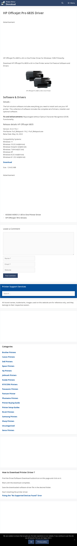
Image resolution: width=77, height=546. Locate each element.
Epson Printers (8, 366)
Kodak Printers (8, 380)
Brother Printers (9, 352)
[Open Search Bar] (62, 3)
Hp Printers (7, 371)
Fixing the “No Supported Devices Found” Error (22, 495)
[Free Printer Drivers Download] (9, 3)
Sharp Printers (8, 421)
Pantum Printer (8, 393)
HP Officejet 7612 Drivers (16, 218)
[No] (74, 540)
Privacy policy (42, 542)
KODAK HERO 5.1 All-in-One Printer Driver (23, 215)
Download (7, 162)
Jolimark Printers (9, 375)
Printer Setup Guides (10, 407)
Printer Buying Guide (11, 403)
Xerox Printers (8, 430)
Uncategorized (8, 426)
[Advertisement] (38, 37)
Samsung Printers (9, 416)
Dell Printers (7, 361)
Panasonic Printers (10, 389)
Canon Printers (8, 357)
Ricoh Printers (8, 412)
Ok (31, 542)
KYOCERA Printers (9, 384)
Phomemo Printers (10, 398)
